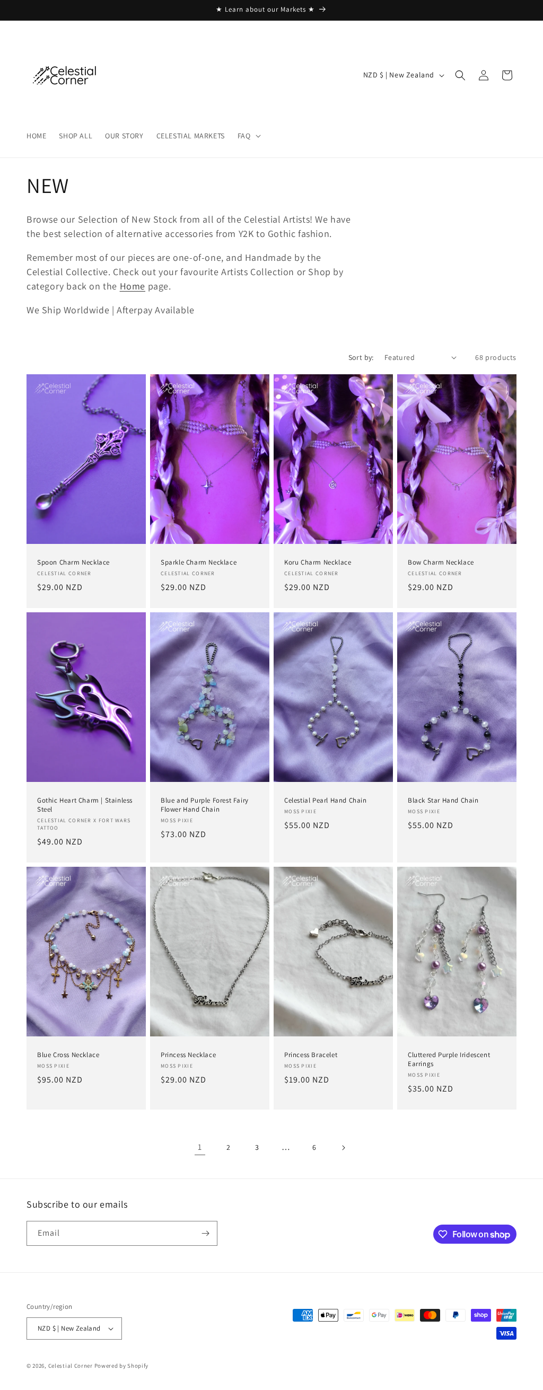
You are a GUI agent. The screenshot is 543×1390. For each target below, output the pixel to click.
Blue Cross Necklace (68, 1055)
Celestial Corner (71, 1365)
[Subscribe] (205, 1233)
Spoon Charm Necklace (73, 562)
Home (132, 286)
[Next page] (343, 1147)
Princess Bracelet (310, 1055)
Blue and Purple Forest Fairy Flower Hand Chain (205, 805)
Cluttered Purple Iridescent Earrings (449, 1059)
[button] (248, 136)
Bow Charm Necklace (441, 562)
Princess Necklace (188, 1055)
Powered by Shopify (121, 1365)
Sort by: (361, 357)
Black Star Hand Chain (443, 800)
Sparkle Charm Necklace (199, 562)
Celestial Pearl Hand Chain (325, 800)
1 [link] (200, 1147)
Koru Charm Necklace (317, 562)
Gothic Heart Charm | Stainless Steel (85, 805)
